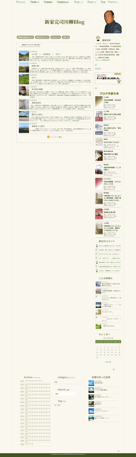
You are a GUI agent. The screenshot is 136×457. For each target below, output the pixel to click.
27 (112, 355)
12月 (26, 385)
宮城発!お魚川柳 (109, 212)
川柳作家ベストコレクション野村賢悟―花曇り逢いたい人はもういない (112, 198)
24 (100, 355)
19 (108, 352)
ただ (59, 405)
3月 (30, 380)
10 (100, 350)
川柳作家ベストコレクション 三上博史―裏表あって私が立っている (112, 228)
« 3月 (106, 362)
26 (108, 355)
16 (97, 352)
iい (55, 405)
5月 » (110, 362)
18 (104, 352)
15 (119, 350)
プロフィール (56, 37)
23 (97, 355)
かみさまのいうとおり (111, 142)
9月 (44, 384)
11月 (49, 384)
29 (119, 355)
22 (119, 352)
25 (104, 355)
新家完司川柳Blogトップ (25, 37)
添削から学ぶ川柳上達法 (112, 114)
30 (97, 357)
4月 (32, 380)
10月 (46, 384)
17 (100, 352)
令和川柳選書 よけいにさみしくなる (112, 182)
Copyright (53, 454)
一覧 (65, 37)
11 (104, 350)
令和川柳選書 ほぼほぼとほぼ (112, 101)
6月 (37, 380)
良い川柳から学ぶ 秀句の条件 (112, 129)
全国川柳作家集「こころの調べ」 (112, 168)
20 (112, 352)
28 (115, 355)
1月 (26, 380)
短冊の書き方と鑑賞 (111, 154)
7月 (39, 380)
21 (115, 352)
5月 (35, 380)
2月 (28, 380)
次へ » (60, 137)
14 (115, 350)
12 (108, 350)
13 (112, 350)
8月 (41, 380)
